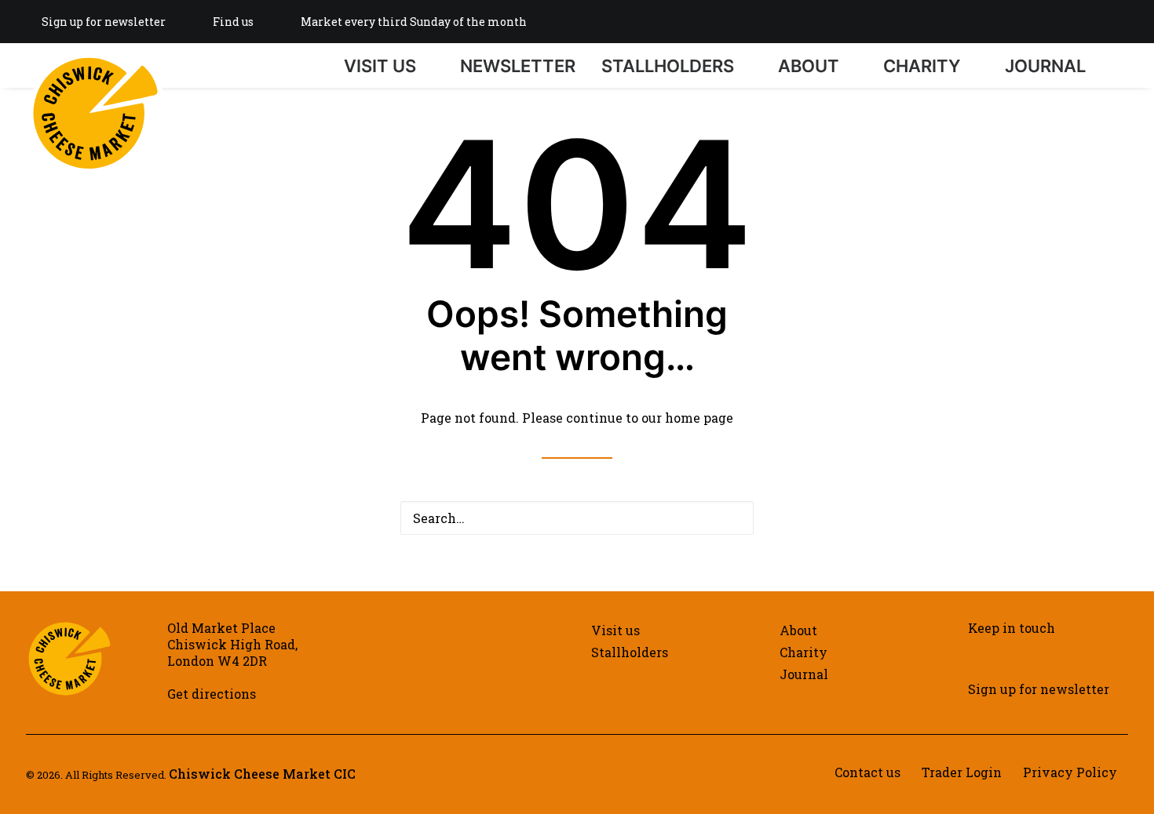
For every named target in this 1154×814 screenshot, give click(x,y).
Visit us (380, 66)
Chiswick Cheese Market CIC (262, 773)
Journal (1045, 66)
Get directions (211, 693)
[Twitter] (1022, 21)
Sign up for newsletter (104, 21)
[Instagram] (1047, 21)
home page (699, 417)
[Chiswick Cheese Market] (95, 59)
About (808, 66)
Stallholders (667, 66)
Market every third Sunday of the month (414, 21)
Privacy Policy (1070, 772)
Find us (233, 21)
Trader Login (962, 772)
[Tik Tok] (1097, 21)
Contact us (867, 772)
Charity (922, 66)
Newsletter (517, 66)
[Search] (1121, 65)
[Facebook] (1072, 21)
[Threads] (1122, 21)
